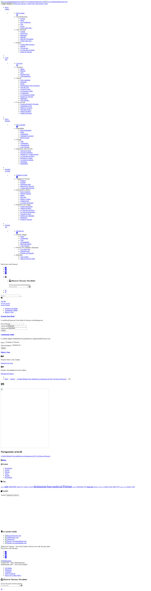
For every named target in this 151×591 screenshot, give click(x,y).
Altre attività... (25, 100)
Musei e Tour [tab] (9, 312)
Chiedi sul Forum (26, 113)
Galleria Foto (24, 201)
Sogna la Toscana (26, 52)
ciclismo (25, 487)
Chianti (22, 31)
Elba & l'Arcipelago (26, 39)
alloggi (2, 487)
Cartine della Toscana (27, 44)
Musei (22, 69)
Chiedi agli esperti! (26, 206)
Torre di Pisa (24, 257)
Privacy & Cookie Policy (13, 575)
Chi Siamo (8, 568)
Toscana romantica (26, 152)
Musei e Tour (5, 352)
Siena (22, 20)
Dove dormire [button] (7, 120)
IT (5, 292)
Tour (21, 73)
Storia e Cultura (25, 199)
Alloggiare (23, 162)
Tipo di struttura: (6, 345)
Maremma (23, 35)
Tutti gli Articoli (10, 573)
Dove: (3, 324)
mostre (96, 487)
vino (133, 487)
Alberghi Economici (26, 136)
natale (110, 487)
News (7, 474)
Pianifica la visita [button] (8, 170)
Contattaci (8, 572)
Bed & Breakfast (25, 130)
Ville (21, 141)
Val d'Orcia (24, 33)
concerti (31, 487)
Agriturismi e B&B (7, 334)
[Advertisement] (62, 514)
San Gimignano (25, 22)
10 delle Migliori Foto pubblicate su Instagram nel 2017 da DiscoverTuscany (42, 379)
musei (106, 487)
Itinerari (22, 46)
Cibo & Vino (24, 87)
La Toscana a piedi (26, 91)
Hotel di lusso (24, 138)
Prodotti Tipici (25, 74)
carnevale (12, 487)
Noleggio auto (25, 251)
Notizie (12, 379)
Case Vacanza (24, 147)
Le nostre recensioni (26, 160)
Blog (6, 379)
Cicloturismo (24, 93)
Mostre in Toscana (26, 108)
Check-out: (4, 328)
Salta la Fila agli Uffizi (27, 259)
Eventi (7, 470)
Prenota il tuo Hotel (7, 316)
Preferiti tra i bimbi (26, 158)
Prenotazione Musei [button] (7, 374)
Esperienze (8, 468)
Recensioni (8, 477)
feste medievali (55, 486)
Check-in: (4, 326)
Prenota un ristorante (27, 253)
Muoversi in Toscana (27, 186)
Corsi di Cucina (25, 89)
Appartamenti (24, 145)
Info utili (23, 197)
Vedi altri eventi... (26, 109)
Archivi (3, 495)
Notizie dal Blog (25, 111)
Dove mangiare (25, 80)
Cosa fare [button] (6, 58)
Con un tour (24, 48)
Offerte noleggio (25, 193)
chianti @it (19, 487)
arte (6, 486)
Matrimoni (23, 98)
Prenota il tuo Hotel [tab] (11, 308)
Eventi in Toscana (26, 219)
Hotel (22, 132)
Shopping (23, 82)
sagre (124, 487)
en (5, 290)
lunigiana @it (81, 487)
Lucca (22, 26)
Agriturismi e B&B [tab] (11, 310)
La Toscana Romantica (27, 212)
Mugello (23, 37)
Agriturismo (24, 134)
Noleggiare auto (25, 184)
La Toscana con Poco (27, 156)
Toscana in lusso (25, 151)
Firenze (22, 19)
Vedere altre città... (26, 28)
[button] (6, 277)
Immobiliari (24, 163)
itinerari (74, 487)
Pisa (21, 24)
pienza (121, 487)
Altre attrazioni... (25, 76)
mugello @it (101, 487)
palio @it (116, 487)
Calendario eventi (26, 106)
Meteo (22, 195)
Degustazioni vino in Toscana (30, 85)
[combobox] (15, 342)
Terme (22, 84)
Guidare (23, 182)
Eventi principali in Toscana (29, 104)
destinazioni (40, 486)
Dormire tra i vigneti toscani (29, 154)
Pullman (23, 181)
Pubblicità (8, 570)
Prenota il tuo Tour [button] (7, 363)
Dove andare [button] (7, 8)
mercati (90, 486)
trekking (128, 487)
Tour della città (25, 249)
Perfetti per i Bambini (27, 216)
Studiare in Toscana (26, 97)
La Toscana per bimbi (27, 50)
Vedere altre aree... (26, 41)
